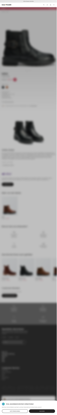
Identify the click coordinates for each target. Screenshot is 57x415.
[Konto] (47, 4)
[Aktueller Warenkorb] (50, 4)
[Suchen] (43, 4)
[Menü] (53, 4)
